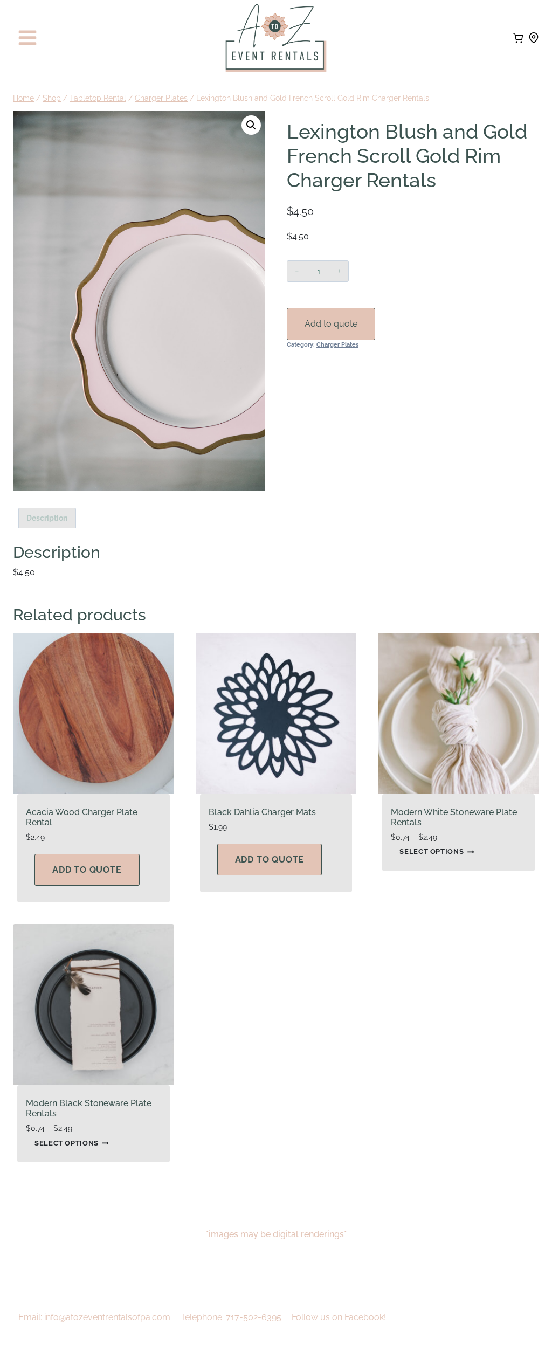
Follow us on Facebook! (339, 1317)
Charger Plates (337, 344)
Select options (431, 852)
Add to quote (331, 324)
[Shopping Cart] (518, 38)
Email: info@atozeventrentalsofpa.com (94, 1317)
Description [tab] (46, 517)
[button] (251, 125)
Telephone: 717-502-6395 (231, 1317)
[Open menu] (28, 38)
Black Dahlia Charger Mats (262, 812)
